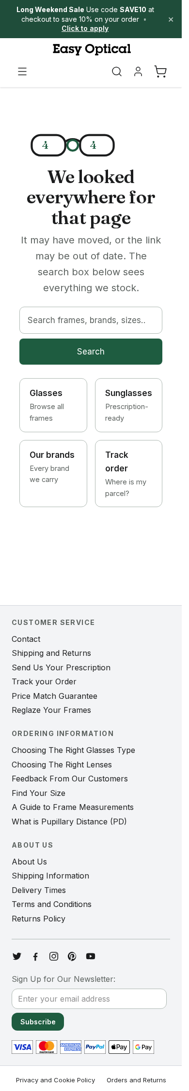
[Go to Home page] (91, 50)
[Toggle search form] (117, 71)
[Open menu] (22, 71)
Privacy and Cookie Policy (55, 1080)
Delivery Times (39, 890)
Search (91, 351)
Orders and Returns (136, 1080)
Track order (125, 473)
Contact (26, 639)
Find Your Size (38, 793)
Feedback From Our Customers (70, 778)
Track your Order (44, 681)
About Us (29, 861)
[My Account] (138, 71)
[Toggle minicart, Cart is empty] (160, 71)
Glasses (47, 405)
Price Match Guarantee (54, 696)
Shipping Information (50, 875)
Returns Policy (38, 918)
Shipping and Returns (51, 653)
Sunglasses (128, 405)
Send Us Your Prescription (61, 667)
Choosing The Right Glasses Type (73, 750)
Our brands (52, 467)
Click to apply (85, 28)
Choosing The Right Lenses (62, 764)
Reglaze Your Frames (51, 710)
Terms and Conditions (52, 904)
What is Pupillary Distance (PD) (69, 821)
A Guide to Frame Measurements (73, 807)
